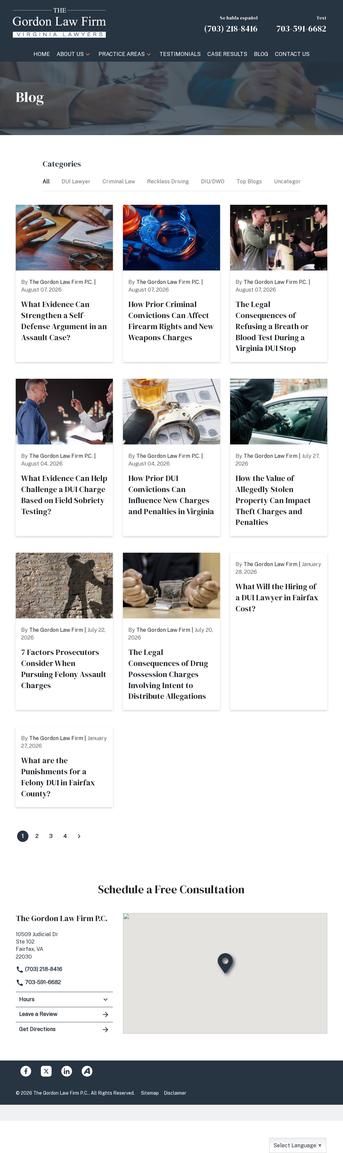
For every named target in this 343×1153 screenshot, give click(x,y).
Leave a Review (38, 1014)
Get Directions (37, 1029)
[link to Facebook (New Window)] (25, 1071)
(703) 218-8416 (43, 969)
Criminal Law (119, 181)
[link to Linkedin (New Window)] (66, 1071)
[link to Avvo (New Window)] (87, 1071)
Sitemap (150, 1093)
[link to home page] (59, 23)
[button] (88, 54)
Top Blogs (249, 181)
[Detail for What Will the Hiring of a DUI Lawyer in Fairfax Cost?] (278, 631)
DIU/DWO (213, 181)
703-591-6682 (42, 982)
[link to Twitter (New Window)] (46, 1071)
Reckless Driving (168, 181)
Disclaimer (175, 1093)
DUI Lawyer (77, 181)
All (47, 181)
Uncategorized (293, 181)
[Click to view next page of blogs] (79, 836)
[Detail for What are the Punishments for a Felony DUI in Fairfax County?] (64, 767)
